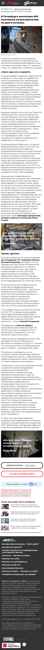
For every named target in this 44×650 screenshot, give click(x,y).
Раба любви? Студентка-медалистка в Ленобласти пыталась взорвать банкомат (25, 505)
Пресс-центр (33, 544)
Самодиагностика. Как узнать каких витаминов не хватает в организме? (23, 520)
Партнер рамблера (21, 639)
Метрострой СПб (8, 55)
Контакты (7, 556)
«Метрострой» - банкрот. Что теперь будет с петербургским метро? (20, 443)
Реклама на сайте (10, 559)
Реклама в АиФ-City (11, 565)
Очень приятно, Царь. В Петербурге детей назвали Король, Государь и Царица (26, 527)
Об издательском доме (13, 544)
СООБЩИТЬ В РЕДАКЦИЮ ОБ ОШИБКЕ (19, 574)
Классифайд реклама (12, 568)
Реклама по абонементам (14, 562)
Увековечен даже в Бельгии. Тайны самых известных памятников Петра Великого (25, 513)
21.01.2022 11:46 (6, 9)
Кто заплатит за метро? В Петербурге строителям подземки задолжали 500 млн (21, 236)
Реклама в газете (21, 556)
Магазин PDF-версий (12, 547)
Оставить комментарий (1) (22, 474)
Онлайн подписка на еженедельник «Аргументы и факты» (20, 551)
